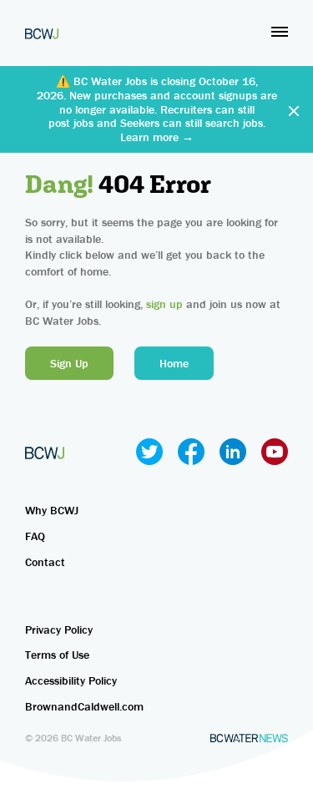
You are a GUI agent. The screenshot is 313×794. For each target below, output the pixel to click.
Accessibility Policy (71, 680)
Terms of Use (57, 654)
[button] (279, 32)
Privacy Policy (59, 629)
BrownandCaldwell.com (84, 706)
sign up (164, 303)
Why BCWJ (51, 510)
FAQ (35, 536)
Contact (45, 561)
